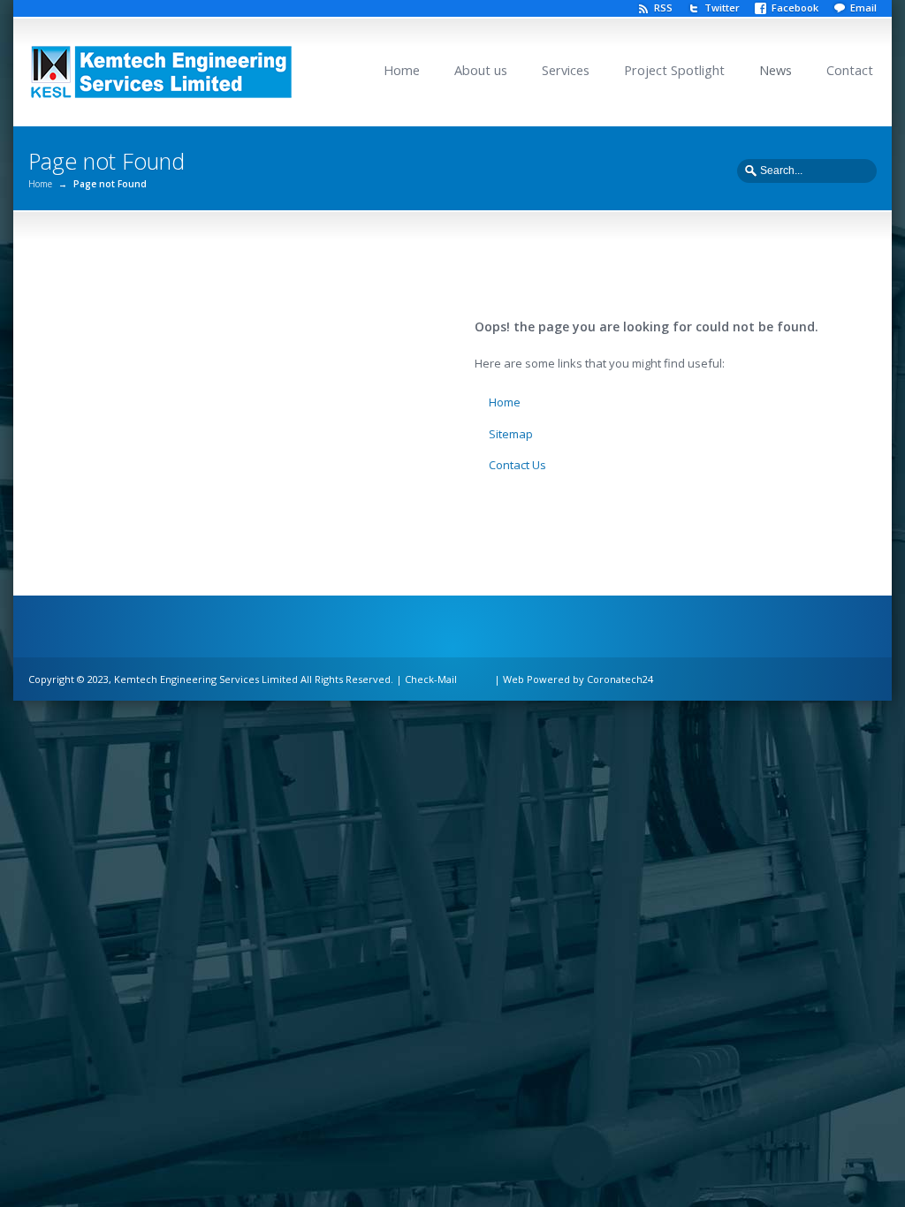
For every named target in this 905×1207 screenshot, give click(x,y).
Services (565, 70)
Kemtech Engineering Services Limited (206, 679)
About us (480, 70)
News (775, 70)
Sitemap (511, 434)
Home (402, 70)
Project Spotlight (674, 70)
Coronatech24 (620, 679)
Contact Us (517, 465)
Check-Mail (431, 679)
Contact (849, 70)
